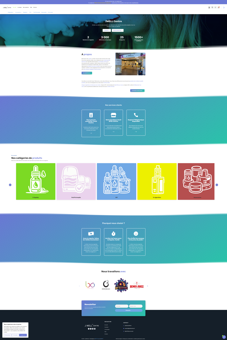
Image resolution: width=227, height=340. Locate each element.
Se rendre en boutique (137, 90)
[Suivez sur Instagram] (93, 329)
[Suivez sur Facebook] (88, 329)
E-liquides (36, 197)
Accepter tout (23, 335)
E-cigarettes (157, 197)
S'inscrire (128, 310)
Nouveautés (44, 12)
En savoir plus (86, 72)
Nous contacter (117, 30)
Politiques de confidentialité (128, 338)
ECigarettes (10, 12)
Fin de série (50, 12)
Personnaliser (7, 335)
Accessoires (18, 12)
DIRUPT (101, 338)
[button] (147, 286)
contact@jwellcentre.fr (130, 328)
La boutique (107, 329)
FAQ (31, 7)
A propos (20, 7)
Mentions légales (119, 338)
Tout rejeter (15, 335)
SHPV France (97, 338)
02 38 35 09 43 (128, 325)
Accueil (14, 7)
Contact (35, 7)
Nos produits (26, 7)
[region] (15, 330)
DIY (30, 12)
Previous (10, 185)
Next (217, 185)
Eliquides (25, 12)
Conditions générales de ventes (139, 338)
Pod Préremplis (37, 12)
